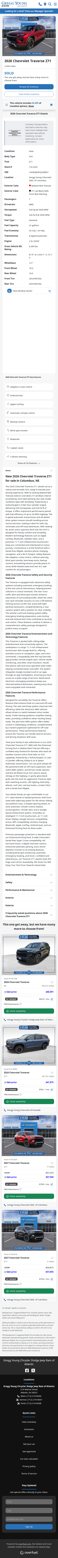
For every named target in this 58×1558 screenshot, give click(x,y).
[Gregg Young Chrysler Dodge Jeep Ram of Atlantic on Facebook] (26, 1370)
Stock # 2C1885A (10, 1069)
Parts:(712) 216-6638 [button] (31, 1403)
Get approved (29, 1451)
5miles (50, 1166)
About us (29, 1436)
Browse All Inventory (29, 86)
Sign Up (29, 1526)
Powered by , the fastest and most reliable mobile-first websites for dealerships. (29, 1545)
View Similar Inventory (29, 94)
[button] (40, 4)
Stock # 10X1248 (10, 978)
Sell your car (29, 1444)
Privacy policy (29, 1466)
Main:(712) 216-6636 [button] (31, 1396)
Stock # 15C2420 (10, 1159)
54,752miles (48, 1076)
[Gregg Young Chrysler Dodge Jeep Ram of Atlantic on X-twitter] (32, 1370)
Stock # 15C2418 (10, 1254)
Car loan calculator (29, 1458)
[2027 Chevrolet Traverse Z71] (29, 1135)
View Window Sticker (22, 290)
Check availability (17, 1011)
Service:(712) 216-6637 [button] (31, 1399)
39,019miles (48, 985)
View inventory (29, 1421)
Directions (29, 1429)
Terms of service (29, 1473)
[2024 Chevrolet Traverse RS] (29, 954)
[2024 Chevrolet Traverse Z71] (29, 1045)
